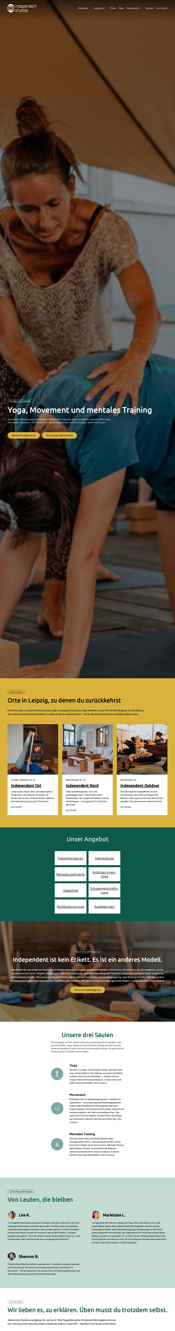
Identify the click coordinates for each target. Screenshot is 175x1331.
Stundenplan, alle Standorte (59, 435)
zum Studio (16, 806)
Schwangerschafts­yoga (104, 890)
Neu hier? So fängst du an (24, 435)
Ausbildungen (104, 906)
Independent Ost (26, 785)
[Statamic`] (22, 8)
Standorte (83, 8)
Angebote (99, 8)
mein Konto (161, 8)
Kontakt (149, 8)
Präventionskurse (70, 858)
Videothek (70, 890)
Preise (113, 8)
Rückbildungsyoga (70, 906)
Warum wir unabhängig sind (87, 989)
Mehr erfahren (100, 1082)
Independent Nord (82, 785)
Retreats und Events (70, 874)
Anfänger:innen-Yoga (104, 874)
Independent (133, 8)
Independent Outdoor (139, 785)
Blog (121, 8)
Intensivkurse (104, 858)
